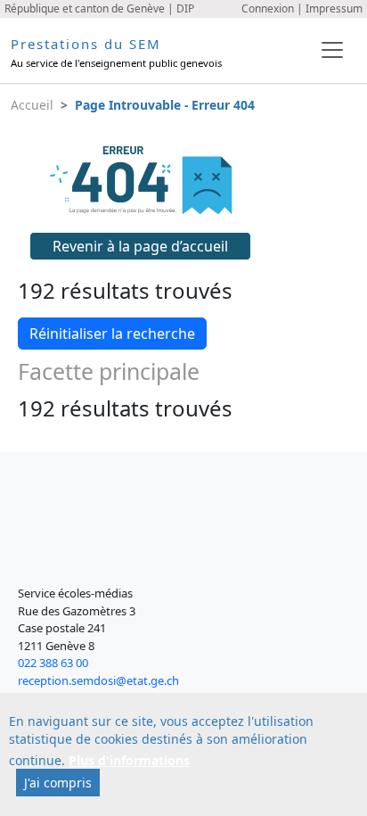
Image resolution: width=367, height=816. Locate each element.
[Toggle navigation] (332, 50)
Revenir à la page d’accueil (140, 246)
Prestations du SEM (86, 44)
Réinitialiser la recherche (112, 333)
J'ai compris (58, 782)
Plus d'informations (129, 760)
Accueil (32, 104)
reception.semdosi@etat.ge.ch (98, 680)
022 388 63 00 (53, 663)
